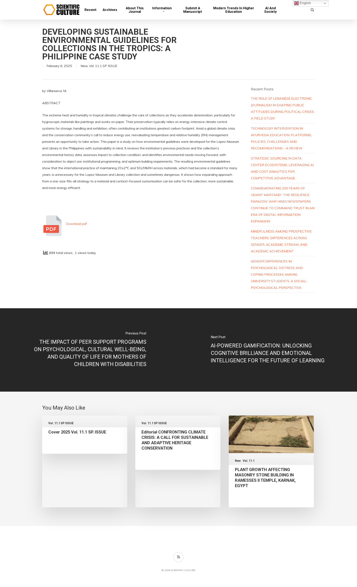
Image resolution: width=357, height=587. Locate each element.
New (84, 66)
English (305, 3)
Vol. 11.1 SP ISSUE (103, 66)
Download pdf (76, 224)
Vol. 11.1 (249, 460)
